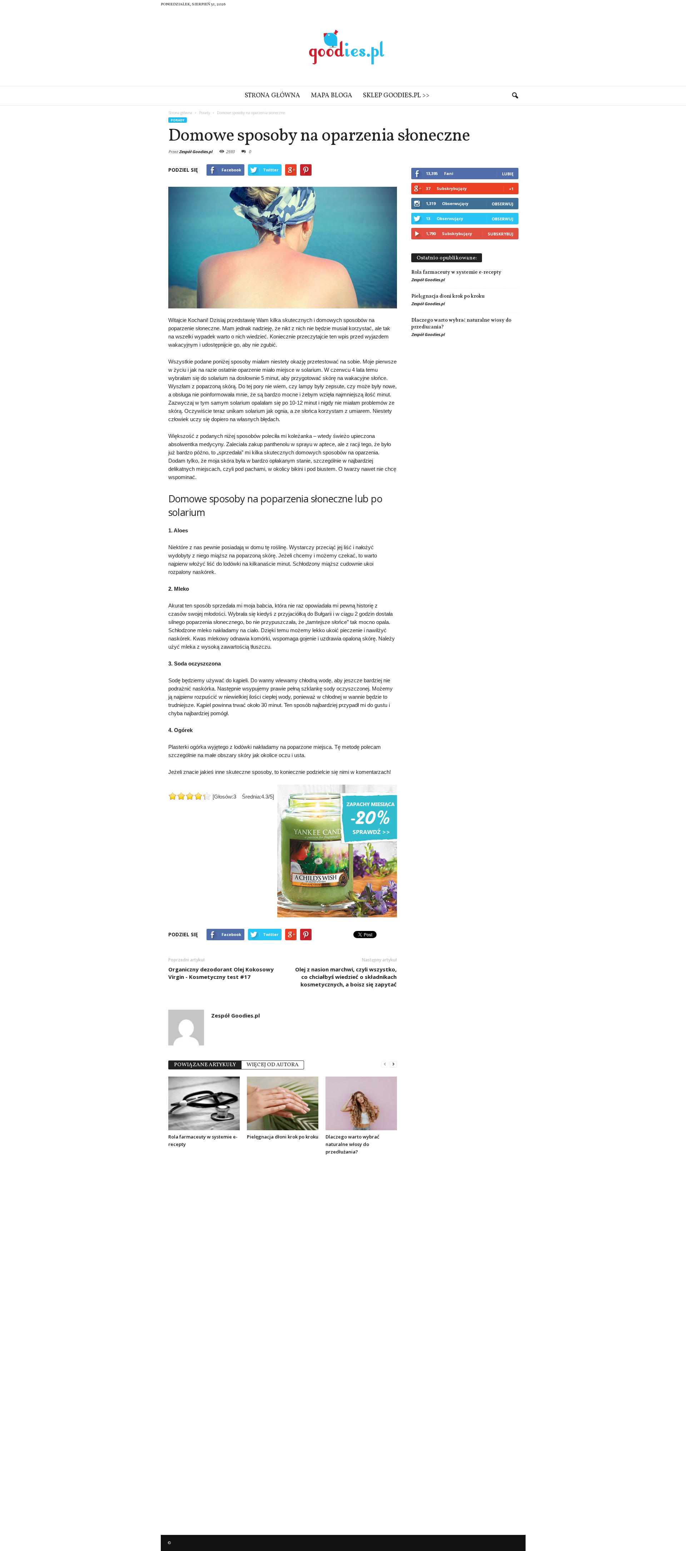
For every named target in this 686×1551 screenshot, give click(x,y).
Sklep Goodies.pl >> (396, 95)
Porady (177, 120)
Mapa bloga (331, 95)
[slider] (189, 796)
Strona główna (272, 95)
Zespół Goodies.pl (195, 151)
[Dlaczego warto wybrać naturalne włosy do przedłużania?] (361, 1103)
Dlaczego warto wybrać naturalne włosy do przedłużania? (352, 1144)
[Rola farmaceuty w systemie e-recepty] (204, 1103)
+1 (511, 188)
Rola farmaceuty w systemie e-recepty (456, 272)
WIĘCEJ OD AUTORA (273, 1065)
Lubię (507, 173)
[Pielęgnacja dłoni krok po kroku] (282, 1103)
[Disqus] (282, 1250)
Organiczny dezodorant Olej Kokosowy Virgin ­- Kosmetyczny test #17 (221, 973)
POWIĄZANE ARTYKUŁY (205, 1065)
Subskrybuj (500, 233)
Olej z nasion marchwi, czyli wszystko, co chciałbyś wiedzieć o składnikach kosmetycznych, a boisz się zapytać (346, 977)
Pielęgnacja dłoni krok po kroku (282, 1136)
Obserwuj (502, 203)
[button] (515, 96)
